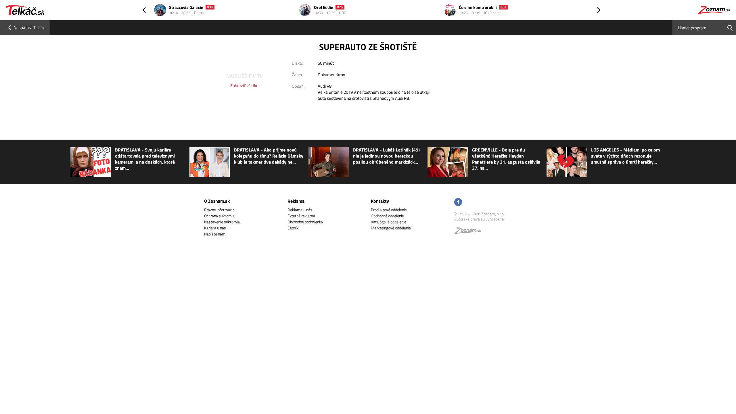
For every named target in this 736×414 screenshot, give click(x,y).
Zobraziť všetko (244, 85)
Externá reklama (301, 216)
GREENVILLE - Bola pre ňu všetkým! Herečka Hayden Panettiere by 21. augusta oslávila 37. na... (506, 159)
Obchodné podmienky (305, 222)
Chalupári (476, 7)
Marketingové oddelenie (391, 228)
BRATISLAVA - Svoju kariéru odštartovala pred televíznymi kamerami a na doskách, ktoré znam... (145, 159)
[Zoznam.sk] (469, 232)
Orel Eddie (187, 7)
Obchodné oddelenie (387, 216)
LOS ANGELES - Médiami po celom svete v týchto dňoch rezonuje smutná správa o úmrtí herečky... (625, 156)
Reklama (296, 201)
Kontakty (380, 201)
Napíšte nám (214, 234)
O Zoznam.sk (217, 201)
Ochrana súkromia (219, 216)
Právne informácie (219, 210)
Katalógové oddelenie (388, 222)
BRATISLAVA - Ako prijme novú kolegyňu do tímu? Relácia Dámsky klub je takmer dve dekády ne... (268, 156)
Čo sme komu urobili (341, 7)
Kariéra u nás (215, 228)
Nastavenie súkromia (222, 222)
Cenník (293, 228)
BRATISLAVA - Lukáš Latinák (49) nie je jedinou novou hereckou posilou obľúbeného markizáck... (386, 156)
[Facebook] (458, 202)
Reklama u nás (300, 210)
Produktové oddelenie (389, 210)
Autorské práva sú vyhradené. (479, 219)
